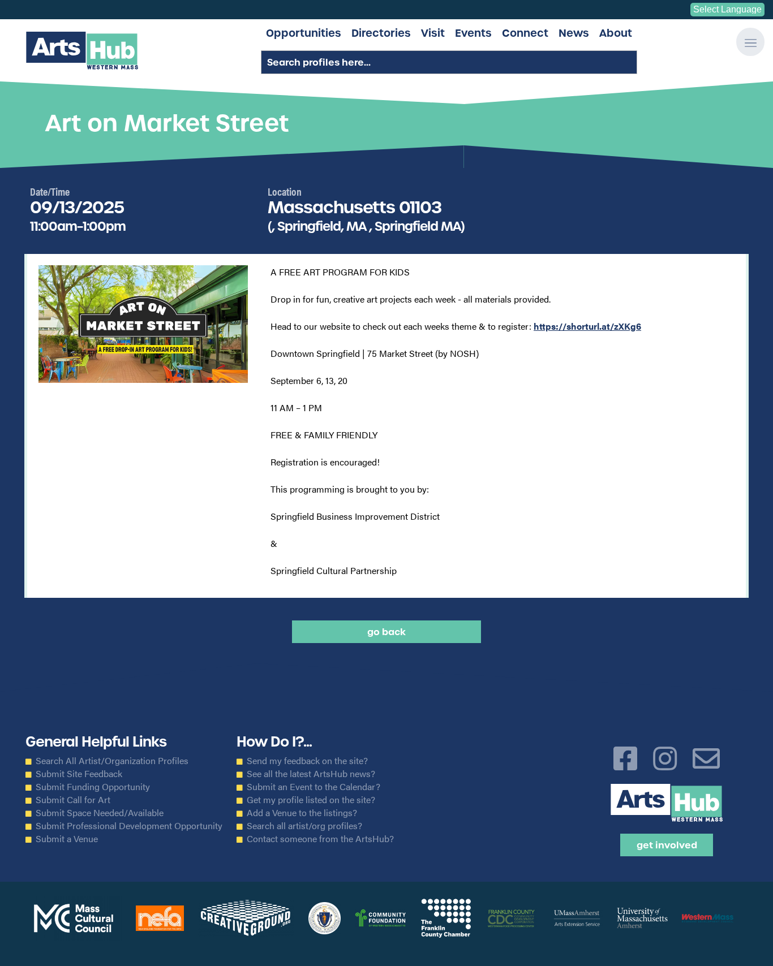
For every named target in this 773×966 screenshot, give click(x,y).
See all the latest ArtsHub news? (311, 773)
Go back (386, 632)
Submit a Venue (67, 838)
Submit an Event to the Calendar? (313, 786)
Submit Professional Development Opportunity (129, 825)
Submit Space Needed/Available (100, 812)
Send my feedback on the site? (307, 760)
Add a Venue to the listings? (302, 812)
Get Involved (667, 845)
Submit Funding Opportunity (93, 786)
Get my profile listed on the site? (311, 799)
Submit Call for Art (73, 799)
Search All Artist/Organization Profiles (112, 760)
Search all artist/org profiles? (304, 825)
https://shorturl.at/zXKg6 (587, 326)
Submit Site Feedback (79, 773)
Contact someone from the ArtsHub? (320, 838)
